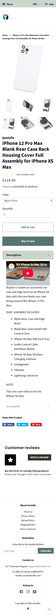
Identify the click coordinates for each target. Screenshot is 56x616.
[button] (18, 174)
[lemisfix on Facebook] (21, 592)
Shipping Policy (28, 524)
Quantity (7, 208)
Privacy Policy (28, 515)
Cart (51, 4)
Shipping (7, 186)
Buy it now (28, 241)
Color (5, 194)
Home (5, 35)
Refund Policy (28, 520)
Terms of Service (28, 528)
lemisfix (36, 603)
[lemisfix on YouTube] (34, 592)
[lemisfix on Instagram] (28, 592)
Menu (9, 4)
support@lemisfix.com (40, 566)
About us (28, 511)
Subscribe (45, 551)
